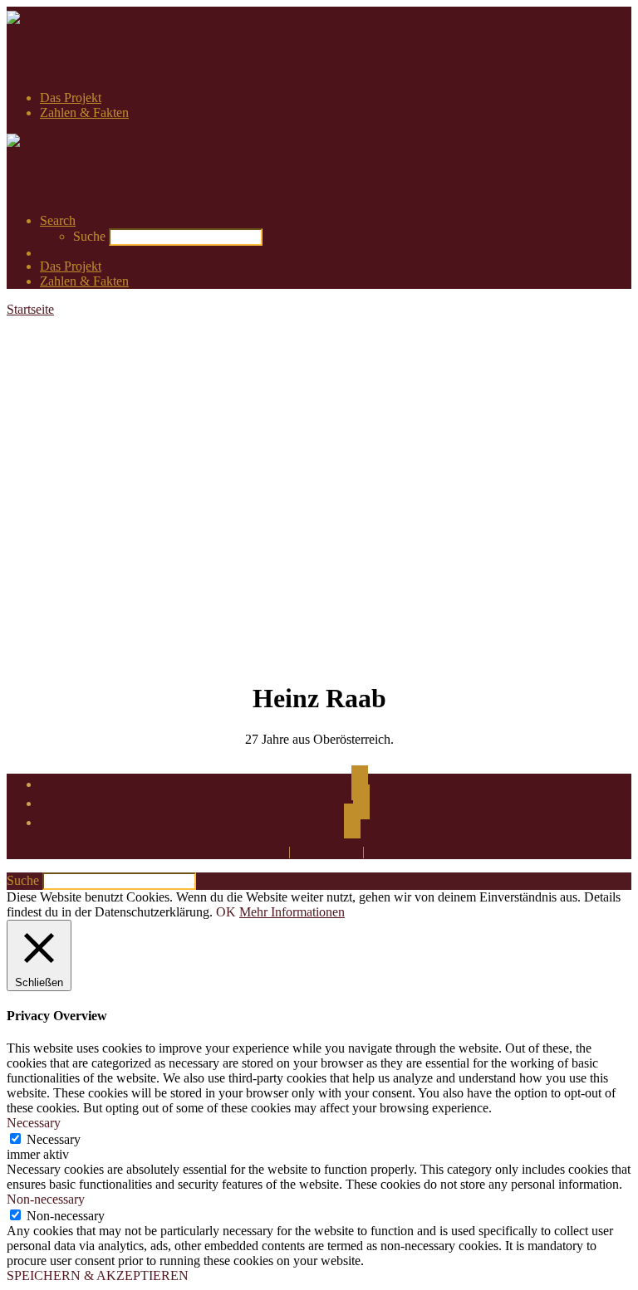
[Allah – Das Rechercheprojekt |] (68, 18)
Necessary (54, 1139)
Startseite (30, 309)
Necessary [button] (34, 1123)
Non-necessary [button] (46, 1199)
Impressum (256, 851)
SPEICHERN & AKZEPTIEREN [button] (98, 1275)
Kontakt (389, 851)
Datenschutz (326, 851)
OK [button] (226, 912)
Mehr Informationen (292, 912)
